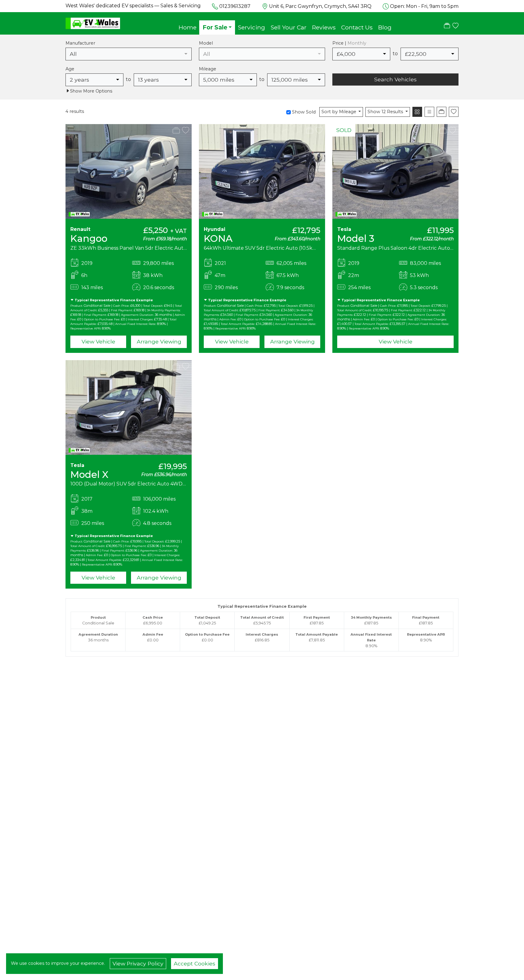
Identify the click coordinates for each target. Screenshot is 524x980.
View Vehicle (98, 341)
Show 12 (385, 111)
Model (206, 43)
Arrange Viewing (159, 341)
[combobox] (128, 54)
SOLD (343, 130)
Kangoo (88, 238)
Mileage (207, 69)
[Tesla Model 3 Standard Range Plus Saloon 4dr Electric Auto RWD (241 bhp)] (395, 171)
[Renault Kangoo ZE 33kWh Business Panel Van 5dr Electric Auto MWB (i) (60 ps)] (129, 171)
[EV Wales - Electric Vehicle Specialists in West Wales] (93, 22)
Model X (89, 474)
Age (70, 69)
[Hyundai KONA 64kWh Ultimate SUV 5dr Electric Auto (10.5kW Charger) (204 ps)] (262, 171)
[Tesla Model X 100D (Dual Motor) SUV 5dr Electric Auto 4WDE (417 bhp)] (129, 407)
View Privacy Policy (138, 963)
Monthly (357, 43)
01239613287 (234, 6)
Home (187, 27)
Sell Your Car (288, 27)
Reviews (324, 27)
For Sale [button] (215, 27)
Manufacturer (80, 43)
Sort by (338, 111)
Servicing (251, 27)
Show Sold (303, 112)
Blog (384, 27)
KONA (218, 238)
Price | (349, 43)
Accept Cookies (194, 963)
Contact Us (357, 27)
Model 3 (355, 238)
